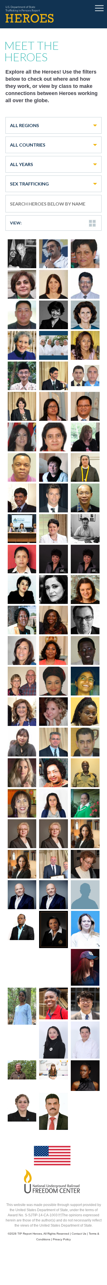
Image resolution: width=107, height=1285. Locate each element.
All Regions (24, 125)
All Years (21, 164)
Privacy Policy (62, 1239)
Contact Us (79, 1233)
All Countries (27, 144)
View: (16, 222)
